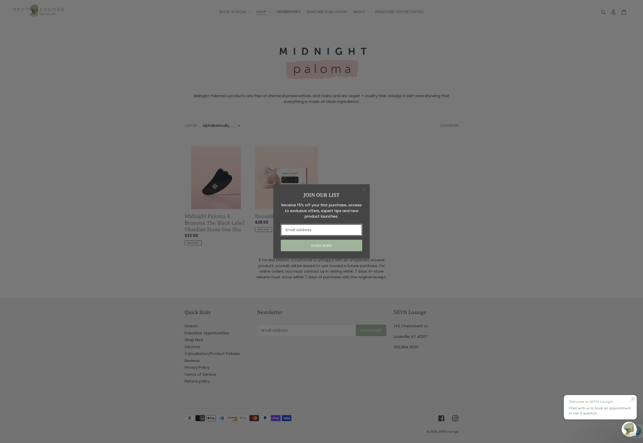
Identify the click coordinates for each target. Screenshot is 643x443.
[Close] (364, 189)
